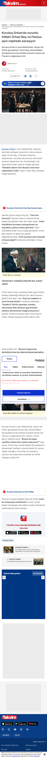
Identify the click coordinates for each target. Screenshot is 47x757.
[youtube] (15, 729)
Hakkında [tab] (40, 367)
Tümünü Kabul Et (23, 393)
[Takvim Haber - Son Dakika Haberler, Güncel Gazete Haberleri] (13, 3)
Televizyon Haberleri (16, 25)
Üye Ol (17, 735)
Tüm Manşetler (38, 573)
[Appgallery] (33, 723)
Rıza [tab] (5, 367)
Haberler (4, 25)
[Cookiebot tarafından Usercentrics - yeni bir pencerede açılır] (34, 360)
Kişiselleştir (22, 399)
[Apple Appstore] (7, 723)
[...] (36, 76)
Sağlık (28, 749)
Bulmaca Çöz (31, 745)
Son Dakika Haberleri (9, 745)
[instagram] (21, 729)
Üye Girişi (6, 735)
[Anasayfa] (44, 3)
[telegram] (25, 76)
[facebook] (3, 729)
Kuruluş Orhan (8, 149)
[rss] (27, 729)
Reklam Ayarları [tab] (28, 367)
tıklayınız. (37, 756)
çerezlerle (14, 756)
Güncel (4, 749)
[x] (9, 729)
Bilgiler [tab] (15, 367)
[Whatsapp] (30, 76)
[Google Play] (21, 723)
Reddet (9, 359)
